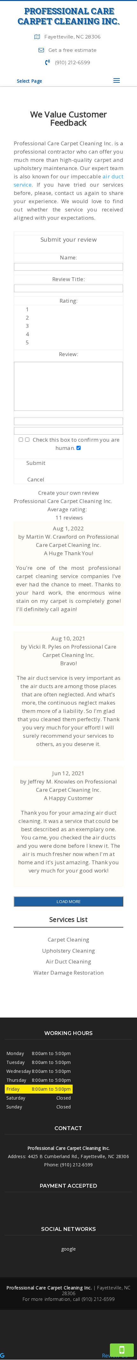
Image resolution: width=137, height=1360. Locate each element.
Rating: (69, 300)
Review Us (115, 1355)
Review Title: (68, 279)
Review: (68, 354)
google (68, 1249)
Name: (68, 257)
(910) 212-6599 (72, 62)
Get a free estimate (72, 50)
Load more (69, 901)
